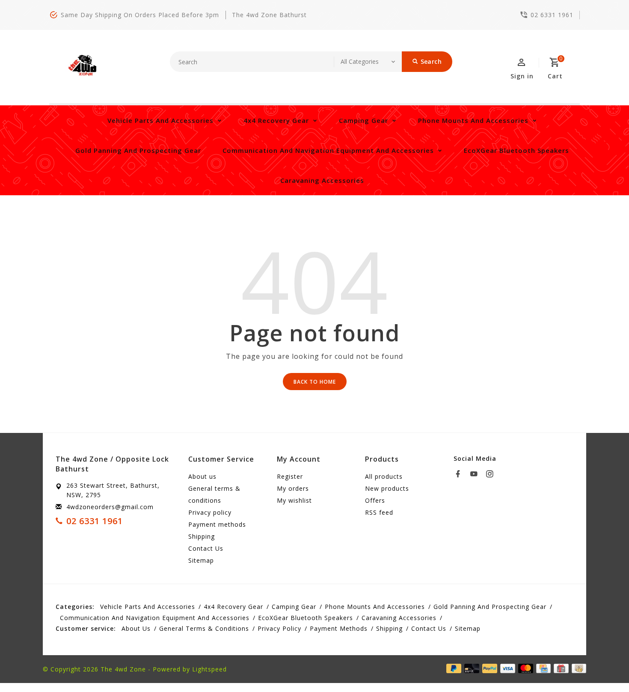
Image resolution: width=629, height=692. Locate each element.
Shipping (201, 536)
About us (202, 476)
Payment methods (217, 524)
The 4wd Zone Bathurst (269, 15)
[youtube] (476, 474)
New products (387, 488)
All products (384, 476)
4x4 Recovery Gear (276, 120)
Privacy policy (209, 512)
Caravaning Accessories (322, 180)
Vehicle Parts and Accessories (160, 120)
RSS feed (379, 512)
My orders (293, 488)
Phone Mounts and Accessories (473, 120)
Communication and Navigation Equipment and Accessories (328, 150)
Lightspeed (209, 669)
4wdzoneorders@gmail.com (110, 507)
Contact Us (205, 548)
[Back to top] (603, 666)
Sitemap (201, 560)
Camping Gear (363, 120)
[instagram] (492, 474)
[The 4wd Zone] (83, 65)
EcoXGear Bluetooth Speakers (516, 150)
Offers (375, 500)
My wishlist (294, 500)
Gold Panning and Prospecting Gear (138, 150)
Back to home (315, 381)
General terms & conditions (214, 494)
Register (290, 476)
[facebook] (460, 474)
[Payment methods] (577, 668)
